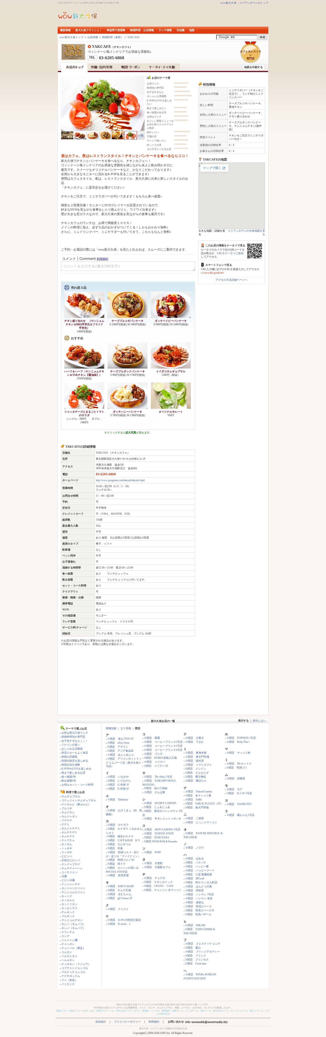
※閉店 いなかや (118, 776)
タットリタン (69, 904)
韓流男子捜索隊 (116, 30)
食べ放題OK (68, 776)
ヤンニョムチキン (72, 920)
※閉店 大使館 (153, 863)
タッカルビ (68, 900)
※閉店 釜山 (193, 947)
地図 (191, 30)
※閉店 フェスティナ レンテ (202, 943)
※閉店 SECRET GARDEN (160, 803)
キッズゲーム (192, 1011)
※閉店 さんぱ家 (154, 792)
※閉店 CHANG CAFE (158, 886)
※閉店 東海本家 (195, 752)
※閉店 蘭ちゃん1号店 (240, 815)
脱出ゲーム (206, 1011)
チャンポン (68, 944)
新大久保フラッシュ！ (88, 30)
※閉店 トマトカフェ (198, 764)
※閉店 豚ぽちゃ (195, 780)
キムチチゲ (68, 836)
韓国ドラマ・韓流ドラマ (68, 1011)
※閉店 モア (234, 789)
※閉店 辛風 (115, 848)
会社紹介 (100, 1021)
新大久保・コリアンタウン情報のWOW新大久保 (163, 1028)
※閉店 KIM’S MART (120, 886)
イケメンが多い (70, 744)
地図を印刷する (253, 67)
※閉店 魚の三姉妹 (155, 788)
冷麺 (64, 876)
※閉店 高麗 (152, 737)
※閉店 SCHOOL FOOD (159, 833)
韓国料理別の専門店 (73, 736)
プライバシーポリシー (127, 1021)
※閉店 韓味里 (194, 890)
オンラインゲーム (239, 1011)
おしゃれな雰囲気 (72, 748)
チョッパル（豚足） (73, 948)
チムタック (68, 912)
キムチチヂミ (69, 832)
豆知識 (181, 30)
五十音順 (125, 728)
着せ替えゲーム (221, 1011)
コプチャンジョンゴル (74, 968)
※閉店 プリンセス (197, 959)
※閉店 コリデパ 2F (156, 765)
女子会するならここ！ (74, 740)
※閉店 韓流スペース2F (199, 910)
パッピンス (68, 984)
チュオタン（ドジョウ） (76, 964)
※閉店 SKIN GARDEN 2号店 (162, 829)
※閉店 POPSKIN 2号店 (241, 737)
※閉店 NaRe (193, 799)
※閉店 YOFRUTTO (238, 804)
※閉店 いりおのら (119, 780)
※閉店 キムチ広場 (119, 890)
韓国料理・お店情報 (142, 30)
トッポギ (66, 848)
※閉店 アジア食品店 (120, 750)
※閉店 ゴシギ (153, 753)
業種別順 (111, 728)
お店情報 (92, 37)
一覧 (140, 135)
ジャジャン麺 (69, 940)
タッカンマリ (69, 908)
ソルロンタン (69, 956)
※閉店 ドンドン (195, 768)
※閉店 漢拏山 (194, 902)
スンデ (65, 936)
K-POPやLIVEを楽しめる (76, 768)
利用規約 (154, 1021)
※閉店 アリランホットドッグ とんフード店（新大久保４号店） (123, 762)
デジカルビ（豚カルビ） (76, 804)
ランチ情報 (165, 30)
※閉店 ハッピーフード (199, 870)
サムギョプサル (70, 796)
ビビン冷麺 (68, 880)
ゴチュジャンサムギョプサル (78, 800)
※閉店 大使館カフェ (157, 867)
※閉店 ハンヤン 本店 (198, 898)
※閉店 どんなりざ (197, 772)
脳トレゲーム (256, 1011)
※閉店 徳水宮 (194, 760)
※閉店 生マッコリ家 (198, 795)
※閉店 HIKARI (195, 925)
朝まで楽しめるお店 (73, 772)
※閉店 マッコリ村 (238, 752)
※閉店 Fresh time (195, 963)
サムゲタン (68, 812)
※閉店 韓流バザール (198, 914)
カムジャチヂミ (70, 828)
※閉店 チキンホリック (158, 882)
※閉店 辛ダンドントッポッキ (162, 818)
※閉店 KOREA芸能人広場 (160, 757)
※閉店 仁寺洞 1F (118, 784)
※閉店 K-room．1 (118, 923)
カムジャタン (69, 816)
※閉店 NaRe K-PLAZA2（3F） (204, 803)
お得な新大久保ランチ (74, 732)
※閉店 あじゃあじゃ (120, 754)
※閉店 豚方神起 (195, 776)
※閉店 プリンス (195, 955)
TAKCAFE (133, 37)
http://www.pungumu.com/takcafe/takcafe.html (120, 480)
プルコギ (66, 808)
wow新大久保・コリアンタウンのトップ (244, 2)
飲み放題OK (68, 780)
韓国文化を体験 (70, 764)
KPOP (85, 1011)
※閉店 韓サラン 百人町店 (201, 882)
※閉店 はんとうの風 (198, 886)
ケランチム (68, 932)
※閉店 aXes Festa (118, 742)
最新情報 (65, 30)
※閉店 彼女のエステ (120, 836)
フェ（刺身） (69, 980)
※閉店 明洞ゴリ (236, 767)
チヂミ (65, 824)
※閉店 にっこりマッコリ (201, 822)
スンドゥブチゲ (70, 864)
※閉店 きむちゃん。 (120, 894)
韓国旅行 (166, 1011)
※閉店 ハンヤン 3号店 (199, 894)
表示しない (259, 720)
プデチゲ (66, 820)
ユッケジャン (69, 872)
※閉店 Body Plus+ (238, 741)
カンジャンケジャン (73, 888)
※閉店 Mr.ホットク (238, 763)
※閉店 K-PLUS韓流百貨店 (124, 919)
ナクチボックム (70, 976)
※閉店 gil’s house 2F (119, 898)
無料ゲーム (178, 1011)
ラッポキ (66, 852)
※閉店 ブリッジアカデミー (202, 951)
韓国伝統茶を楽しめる (74, 760)
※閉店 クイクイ (118, 909)
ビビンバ (66, 856)
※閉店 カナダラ (118, 824)
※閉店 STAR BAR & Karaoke (160, 841)
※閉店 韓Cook (194, 878)
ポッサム (66, 844)
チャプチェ (68, 840)
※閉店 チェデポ (154, 878)
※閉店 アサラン (117, 746)
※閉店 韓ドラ (116, 863)
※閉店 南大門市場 (197, 807)
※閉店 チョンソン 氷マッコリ (162, 890)
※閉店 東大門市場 (197, 756)
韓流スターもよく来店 (74, 752)
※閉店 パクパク (195, 862)
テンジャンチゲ (70, 884)
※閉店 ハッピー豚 (197, 866)
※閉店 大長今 (194, 737)
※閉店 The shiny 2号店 (158, 776)
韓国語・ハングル (151, 1011)
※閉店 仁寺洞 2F (118, 788)
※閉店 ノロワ (194, 847)
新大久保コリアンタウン (128, 1011)
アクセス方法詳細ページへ (231, 279)
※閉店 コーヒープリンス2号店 (163, 745)
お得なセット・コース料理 (77, 784)
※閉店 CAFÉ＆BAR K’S (123, 840)
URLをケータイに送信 (230, 253)
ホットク (66, 896)
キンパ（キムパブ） (73, 928)
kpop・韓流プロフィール (102, 1011)
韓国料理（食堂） (112, 37)
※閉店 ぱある (194, 858)
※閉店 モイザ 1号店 (239, 793)
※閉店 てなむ (194, 741)
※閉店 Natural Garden (198, 791)
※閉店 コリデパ (154, 761)
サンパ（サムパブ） (73, 924)
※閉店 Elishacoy (117, 799)
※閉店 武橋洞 (235, 778)
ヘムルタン (68, 960)
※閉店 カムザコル (119, 844)
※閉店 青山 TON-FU (120, 738)
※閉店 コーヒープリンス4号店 (163, 749)
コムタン (66, 952)
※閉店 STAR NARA (156, 837)
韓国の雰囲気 (69, 756)
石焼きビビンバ (70, 860)
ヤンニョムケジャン (73, 892)
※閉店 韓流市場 (118, 875)
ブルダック (68, 916)
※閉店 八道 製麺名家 (198, 874)
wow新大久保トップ (71, 37)
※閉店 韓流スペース (198, 906)
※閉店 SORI (152, 852)
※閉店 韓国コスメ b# (120, 859)
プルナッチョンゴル (73, 972)
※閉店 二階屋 (194, 818)
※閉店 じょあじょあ (157, 807)
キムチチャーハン (72, 868)
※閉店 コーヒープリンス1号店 (163, 741)
